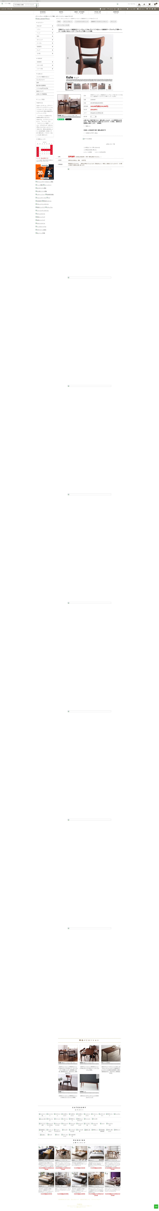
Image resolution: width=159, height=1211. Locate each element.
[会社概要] (100, 8)
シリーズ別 (40, 68)
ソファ (38, 29)
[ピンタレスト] (154, 8)
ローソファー (7, 1)
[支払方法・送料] (107, 8)
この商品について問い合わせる (92, 147)
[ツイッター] (152, 8)
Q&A (37, 82)
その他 (38, 53)
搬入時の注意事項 (41, 85)
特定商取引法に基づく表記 (63, 1199)
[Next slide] (111, 58)
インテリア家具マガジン (42, 76)
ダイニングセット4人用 (63, 25)
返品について (39, 91)
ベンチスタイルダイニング (81, 21)
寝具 (38, 36)
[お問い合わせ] (137, 8)
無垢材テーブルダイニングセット (99, 21)
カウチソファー (14, 1)
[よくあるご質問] (127, 8)
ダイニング (40, 39)
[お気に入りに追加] (93, 142)
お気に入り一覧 (110, 144)
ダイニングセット (25, 1)
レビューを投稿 (89, 152)
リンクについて (40, 79)
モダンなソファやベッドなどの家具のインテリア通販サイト (79, 1205)
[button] (69, 86)
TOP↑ (156, 1206)
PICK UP (39, 26)
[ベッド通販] (39, 185)
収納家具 (39, 46)
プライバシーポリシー (96, 1199)
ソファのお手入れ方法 (42, 88)
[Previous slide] (68, 58)
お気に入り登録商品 (41, 94)
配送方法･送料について (85, 1199)
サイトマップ (154, 1)
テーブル (39, 43)
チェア (38, 50)
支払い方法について (75, 1199)
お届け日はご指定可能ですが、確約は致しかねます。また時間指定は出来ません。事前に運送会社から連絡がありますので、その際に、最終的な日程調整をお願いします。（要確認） (103, 122)
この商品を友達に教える (90, 149)
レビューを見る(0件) (100, 152)
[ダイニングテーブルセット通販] (44, 181)
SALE (59, 21)
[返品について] (118, 8)
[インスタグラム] (146, 8)
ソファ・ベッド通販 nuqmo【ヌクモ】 (78, 1207)
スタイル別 (40, 65)
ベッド (19, 1)
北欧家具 (39, 61)
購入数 (85, 116)
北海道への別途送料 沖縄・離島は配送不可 (95, 130)
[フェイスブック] (149, 8)
